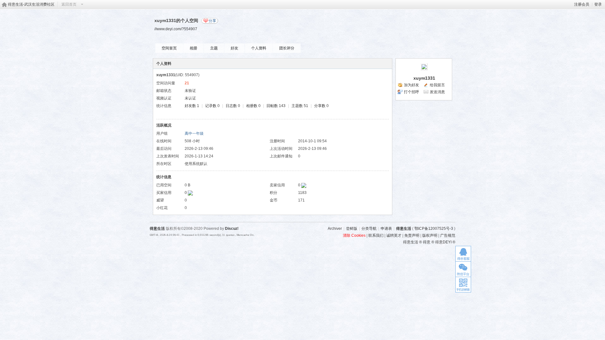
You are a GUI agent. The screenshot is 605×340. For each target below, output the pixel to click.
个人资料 (258, 48)
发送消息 (437, 92)
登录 (598, 4)
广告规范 (447, 235)
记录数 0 (212, 106)
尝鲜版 (351, 228)
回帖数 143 (276, 106)
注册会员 (581, 4)
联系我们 (375, 235)
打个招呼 (411, 92)
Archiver (335, 228)
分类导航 (369, 228)
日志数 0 (233, 106)
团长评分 (286, 48)
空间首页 (169, 48)
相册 (193, 48)
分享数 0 (321, 106)
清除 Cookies (354, 235)
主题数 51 (299, 106)
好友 (234, 48)
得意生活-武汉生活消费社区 (31, 4)
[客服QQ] (463, 253)
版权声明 (429, 235)
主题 (214, 48)
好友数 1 (192, 106)
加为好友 (411, 85)
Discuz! (232, 228)
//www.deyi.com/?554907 (175, 29)
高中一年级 (194, 133)
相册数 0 (253, 106)
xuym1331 (424, 78)
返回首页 (69, 4)
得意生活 (403, 228)
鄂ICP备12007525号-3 (433, 228)
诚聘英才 (393, 235)
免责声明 (411, 235)
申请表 (386, 228)
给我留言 (437, 85)
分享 (212, 21)
